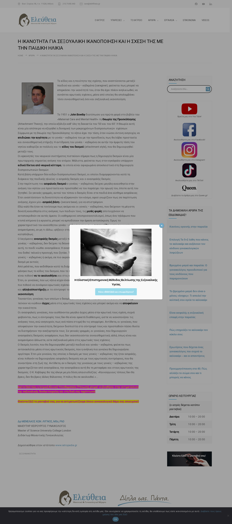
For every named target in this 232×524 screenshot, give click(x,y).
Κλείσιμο (161, 225)
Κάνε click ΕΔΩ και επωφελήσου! (116, 291)
